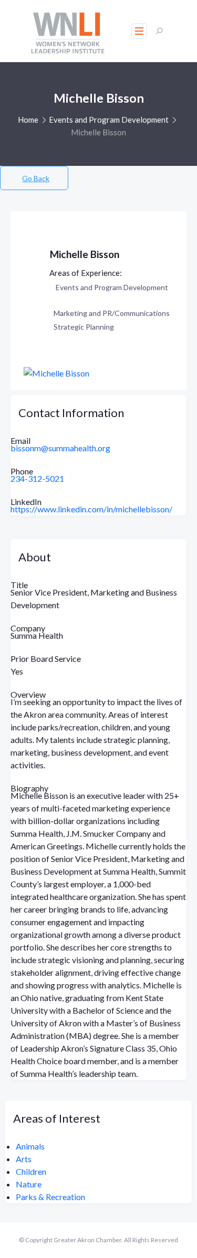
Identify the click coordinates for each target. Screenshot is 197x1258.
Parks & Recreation (50, 1197)
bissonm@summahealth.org (60, 448)
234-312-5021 (37, 478)
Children (31, 1171)
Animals (30, 1146)
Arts (24, 1159)
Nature (29, 1184)
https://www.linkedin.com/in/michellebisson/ (91, 509)
